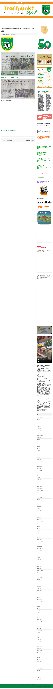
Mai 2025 (38, 450)
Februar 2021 (39, 563)
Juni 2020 (38, 581)
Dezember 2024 (40, 461)
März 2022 (39, 535)
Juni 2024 (38, 475)
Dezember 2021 (40, 541)
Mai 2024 (38, 477)
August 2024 (39, 470)
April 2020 (39, 586)
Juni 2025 (38, 448)
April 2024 (39, 479)
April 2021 (39, 559)
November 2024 (40, 464)
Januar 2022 (39, 539)
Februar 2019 (39, 617)
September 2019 (40, 601)
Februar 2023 (39, 510)
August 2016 (39, 668)
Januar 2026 (39, 432)
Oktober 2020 (39, 572)
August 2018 (39, 630)
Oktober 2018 (39, 626)
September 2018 (40, 628)
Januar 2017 (39, 663)
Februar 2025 (39, 457)
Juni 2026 (38, 421)
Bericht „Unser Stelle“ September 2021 (9, 77)
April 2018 (39, 639)
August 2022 (39, 523)
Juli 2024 (38, 472)
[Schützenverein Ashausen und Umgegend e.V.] (26, 20)
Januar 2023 (39, 512)
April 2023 (39, 506)
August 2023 (39, 497)
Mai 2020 (38, 583)
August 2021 (39, 550)
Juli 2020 (38, 579)
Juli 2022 (38, 526)
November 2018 (40, 623)
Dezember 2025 (40, 435)
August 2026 (39, 417)
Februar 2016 (39, 679)
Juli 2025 (38, 446)
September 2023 (40, 495)
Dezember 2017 (40, 648)
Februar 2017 (39, 661)
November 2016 (40, 666)
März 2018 (39, 641)
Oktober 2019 (39, 599)
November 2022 (40, 517)
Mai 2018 (38, 637)
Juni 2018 (38, 635)
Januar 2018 (39, 646)
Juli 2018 (38, 632)
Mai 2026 (38, 424)
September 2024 (40, 468)
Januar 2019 (39, 619)
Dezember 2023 (40, 488)
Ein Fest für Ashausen (7, 140)
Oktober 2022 (39, 519)
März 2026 (39, 428)
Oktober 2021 (39, 546)
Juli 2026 (38, 419)
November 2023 (40, 490)
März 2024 (39, 481)
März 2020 (39, 588)
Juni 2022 (38, 528)
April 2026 (39, 426)
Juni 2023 (38, 501)
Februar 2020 (39, 590)
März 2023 (39, 508)
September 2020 (40, 575)
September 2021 (40, 548)
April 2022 (39, 532)
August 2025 (39, 444)
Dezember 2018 (40, 621)
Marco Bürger (6, 34)
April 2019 (39, 612)
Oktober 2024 (39, 466)
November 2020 (40, 570)
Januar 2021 (39, 566)
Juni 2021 (38, 555)
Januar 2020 (39, 592)
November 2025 (40, 437)
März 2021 (39, 561)
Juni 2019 (38, 608)
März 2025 (39, 455)
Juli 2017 (38, 657)
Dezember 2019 (40, 595)
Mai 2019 (38, 610)
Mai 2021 (38, 557)
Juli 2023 (38, 499)
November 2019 (40, 597)
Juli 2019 (38, 606)
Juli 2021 (38, 552)
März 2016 (39, 677)
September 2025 (40, 441)
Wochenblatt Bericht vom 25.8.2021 (8, 130)
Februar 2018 (39, 643)
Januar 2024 (39, 486)
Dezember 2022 (40, 515)
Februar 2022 (39, 537)
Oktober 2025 (39, 439)
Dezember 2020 (40, 568)
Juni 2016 (38, 672)
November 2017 (40, 650)
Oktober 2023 (39, 492)
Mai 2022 (38, 530)
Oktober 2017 (39, 652)
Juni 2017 (38, 659)
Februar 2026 (39, 430)
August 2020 (39, 577)
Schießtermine (30, 140)
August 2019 (39, 603)
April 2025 (39, 452)
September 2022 (40, 521)
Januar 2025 (39, 459)
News (7, 133)
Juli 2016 (38, 670)
